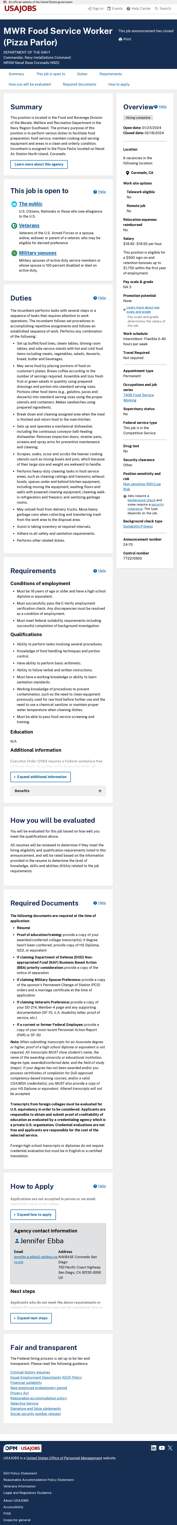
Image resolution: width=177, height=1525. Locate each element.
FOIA (7, 1513)
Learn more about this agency (39, 164)
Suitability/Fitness (138, 526)
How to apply (119, 84)
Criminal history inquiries (30, 1372)
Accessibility (13, 1507)
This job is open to (50, 74)
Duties (82, 74)
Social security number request (35, 1414)
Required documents (79, 84)
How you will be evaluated (30, 84)
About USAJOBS (15, 1500)
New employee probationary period (38, 1388)
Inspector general (17, 1520)
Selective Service (24, 1403)
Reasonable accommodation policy (38, 1398)
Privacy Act (19, 1393)
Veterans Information (19, 1486)
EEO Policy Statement (20, 1473)
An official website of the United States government (41, 2)
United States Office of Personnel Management (64, 1458)
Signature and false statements (35, 1409)
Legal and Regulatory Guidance (27, 1493)
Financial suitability (26, 1383)
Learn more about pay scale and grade (143, 310)
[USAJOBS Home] (21, 9)
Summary (16, 74)
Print (127, 39)
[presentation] (145, 173)
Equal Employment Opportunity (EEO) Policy (46, 1377)
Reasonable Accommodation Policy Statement (38, 1480)
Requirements (111, 74)
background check (141, 500)
